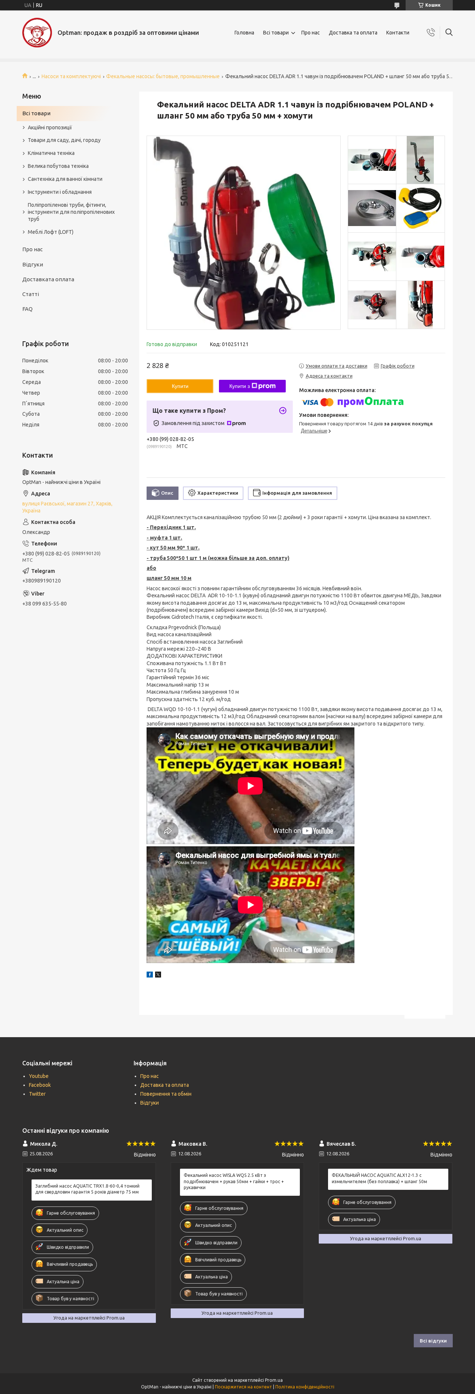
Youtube (39, 1076)
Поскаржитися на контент (243, 1386)
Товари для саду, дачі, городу (64, 140)
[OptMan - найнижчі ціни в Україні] (37, 32)
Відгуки (32, 264)
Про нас (310, 33)
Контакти (397, 33)
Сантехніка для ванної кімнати (65, 179)
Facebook (40, 1085)
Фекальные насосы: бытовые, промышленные (163, 76)
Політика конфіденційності (304, 1386)
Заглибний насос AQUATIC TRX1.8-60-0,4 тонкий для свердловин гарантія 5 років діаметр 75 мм (87, 1189)
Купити (180, 386)
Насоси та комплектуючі (71, 76)
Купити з (239, 386)
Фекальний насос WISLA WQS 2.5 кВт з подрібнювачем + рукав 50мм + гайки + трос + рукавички (234, 1181)
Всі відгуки (433, 1340)
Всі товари (276, 33)
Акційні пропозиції (50, 127)
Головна (244, 33)
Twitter (37, 1094)
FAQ (27, 309)
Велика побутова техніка (58, 166)
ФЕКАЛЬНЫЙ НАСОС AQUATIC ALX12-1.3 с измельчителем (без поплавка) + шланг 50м (379, 1178)
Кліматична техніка (51, 153)
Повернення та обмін (165, 1094)
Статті (30, 294)
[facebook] (150, 976)
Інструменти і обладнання (60, 192)
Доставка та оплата (353, 33)
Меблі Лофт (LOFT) (50, 232)
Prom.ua (274, 1380)
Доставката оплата (48, 279)
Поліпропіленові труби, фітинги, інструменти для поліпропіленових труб (71, 212)
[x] (158, 976)
